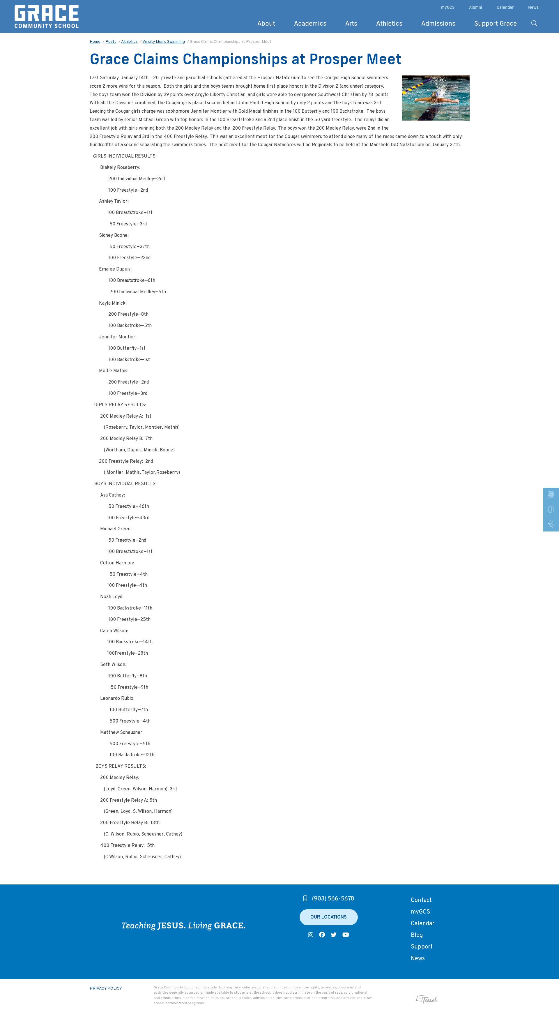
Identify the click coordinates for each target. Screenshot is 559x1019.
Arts (351, 23)
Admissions (438, 23)
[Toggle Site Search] (534, 23)
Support (422, 947)
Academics (310, 23)
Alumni (475, 7)
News (533, 7)
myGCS (447, 7)
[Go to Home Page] (47, 17)
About (266, 23)
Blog (417, 935)
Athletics (389, 23)
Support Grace (495, 23)
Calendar (505, 7)
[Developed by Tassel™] (408, 999)
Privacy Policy (106, 988)
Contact (421, 900)
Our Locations (328, 917)
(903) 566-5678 (333, 899)
